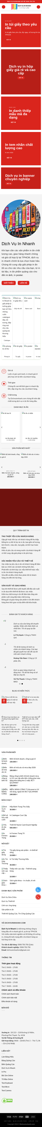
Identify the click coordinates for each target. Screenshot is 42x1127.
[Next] (40, 427)
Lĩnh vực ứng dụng (9, 905)
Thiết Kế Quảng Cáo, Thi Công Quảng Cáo (18, 914)
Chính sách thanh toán (10, 994)
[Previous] (2, 427)
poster (19, 275)
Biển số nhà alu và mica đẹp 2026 (31, 474)
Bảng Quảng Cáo (8, 1060)
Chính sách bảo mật (9, 998)
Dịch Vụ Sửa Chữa (9, 897)
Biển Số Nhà (31, 471)
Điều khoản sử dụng (9, 1001)
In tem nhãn (9, 152)
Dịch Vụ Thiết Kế (8, 901)
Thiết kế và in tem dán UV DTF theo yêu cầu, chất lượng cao (31, 719)
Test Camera (6, 1090)
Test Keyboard (7, 1083)
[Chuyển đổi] (39, 905)
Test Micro (5, 1087)
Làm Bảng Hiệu (8, 1057)
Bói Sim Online (7, 1075)
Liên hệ (31, 1121)
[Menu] (3, 7)
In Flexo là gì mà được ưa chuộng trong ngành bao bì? (10, 719)
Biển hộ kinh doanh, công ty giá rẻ (10, 474)
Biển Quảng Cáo (8, 1064)
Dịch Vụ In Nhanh (8, 1068)
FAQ (36, 1121)
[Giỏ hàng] (38, 7)
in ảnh (9, 275)
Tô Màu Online (7, 1079)
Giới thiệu (7, 1121)
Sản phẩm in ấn (8, 910)
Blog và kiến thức (20, 1121)
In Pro (4, 1072)
